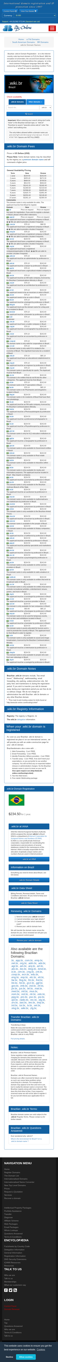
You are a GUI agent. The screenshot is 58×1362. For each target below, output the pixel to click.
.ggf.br (11, 438)
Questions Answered (13, 1233)
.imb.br (11, 453)
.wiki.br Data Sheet (29, 903)
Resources (9, 1266)
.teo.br (11, 609)
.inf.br (11, 468)
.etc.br (11, 375)
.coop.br (12, 341)
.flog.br (11, 395)
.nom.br (12, 521)
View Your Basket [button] (28, 11)
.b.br (11, 317)
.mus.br (12, 516)
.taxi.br (11, 604)
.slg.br (11, 594)
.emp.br (12, 232)
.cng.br (11, 327)
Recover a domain (12, 1198)
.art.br (11, 290)
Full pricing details (18, 1039)
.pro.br (11, 550)
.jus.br (11, 482)
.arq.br (11, 283)
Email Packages (11, 1227)
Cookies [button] (41, 1349)
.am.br (11, 275)
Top (5, 1323)
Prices (7, 1188)
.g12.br (11, 431)
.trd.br (11, 621)
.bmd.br (12, 312)
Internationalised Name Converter (19, 1182)
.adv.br (11, 263)
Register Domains (12, 1172)
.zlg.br (11, 660)
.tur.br (11, 626)
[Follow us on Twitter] (11, 1290)
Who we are (9, 1275)
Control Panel (10, 1306)
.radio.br (12, 577)
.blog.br (12, 305)
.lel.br (11, 490)
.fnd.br (11, 409)
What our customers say (15, 1285)
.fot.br (11, 416)
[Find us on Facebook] (6, 1290)
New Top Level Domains (15, 1185)
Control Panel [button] (9, 11)
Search (30, 114)
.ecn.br (11, 346)
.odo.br (11, 538)
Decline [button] (9, 1357)
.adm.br (12, 256)
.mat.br (12, 497)
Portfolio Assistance (13, 1211)
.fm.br (11, 402)
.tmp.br (12, 614)
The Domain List (11, 1176)
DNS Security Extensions (15, 1259)
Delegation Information (14, 1249)
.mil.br (11, 509)
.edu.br (11, 356)
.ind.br (11, 460)
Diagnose (8, 1217)
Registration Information (15, 1256)
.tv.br (11, 635)
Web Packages (11, 1224)
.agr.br (11, 268)
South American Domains (23, 42)
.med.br (12, 504)
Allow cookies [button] (26, 1357)
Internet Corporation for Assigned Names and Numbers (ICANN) (29, 837)
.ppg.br (11, 543)
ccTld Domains (33, 39)
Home (21, 39)
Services (8, 1195)
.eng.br (11, 363)
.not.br (11, 526)
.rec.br (11, 584)
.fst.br (11, 424)
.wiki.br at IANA (29, 859)
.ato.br (11, 295)
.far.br (11, 387)
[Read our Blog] (16, 1290)
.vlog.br (12, 652)
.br (10, 210)
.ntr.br (11, 533)
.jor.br (11, 477)
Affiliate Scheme (11, 1221)
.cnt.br (11, 334)
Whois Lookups (11, 1230)
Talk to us (8, 1278)
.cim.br (11, 322)
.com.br (12, 224)
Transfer (8, 1214)
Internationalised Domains (15, 1179)
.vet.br (11, 645)
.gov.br (11, 446)
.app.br (11, 217)
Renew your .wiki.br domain (29, 940)
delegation (21, 719)
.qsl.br (11, 570)
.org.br (11, 246)
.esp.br (11, 368)
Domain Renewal (11, 1309)
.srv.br (11, 599)
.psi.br (11, 563)
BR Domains (42, 42)
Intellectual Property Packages (17, 1208)
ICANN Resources (12, 1262)
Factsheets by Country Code (17, 1246)
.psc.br (11, 555)
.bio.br (11, 300)
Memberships (10, 1282)
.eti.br (11, 382)
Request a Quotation (13, 1192)
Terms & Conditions (13, 1237)
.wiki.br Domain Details (29, 880)
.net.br (11, 239)
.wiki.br (24, 1008)
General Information (13, 1253)
